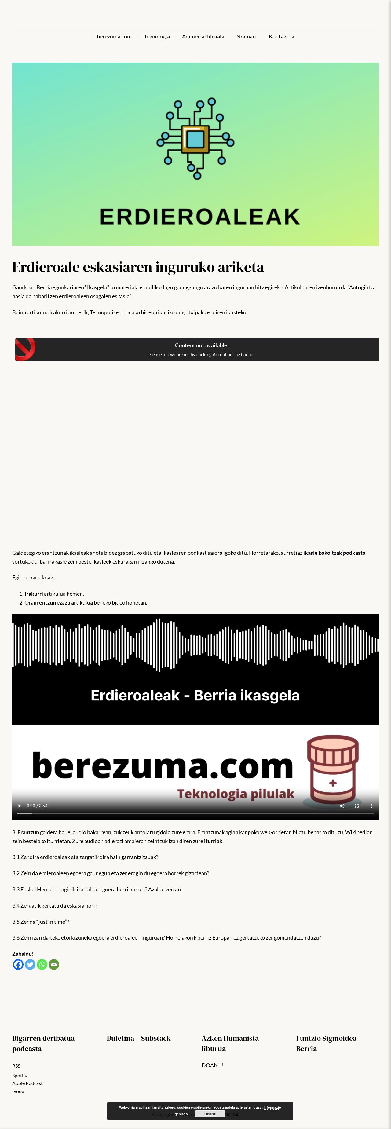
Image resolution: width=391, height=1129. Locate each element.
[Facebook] (18, 964)
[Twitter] (30, 964)
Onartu (210, 1113)
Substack (156, 1038)
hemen (75, 593)
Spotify (19, 1075)
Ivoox (18, 1091)
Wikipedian (359, 832)
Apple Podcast (27, 1083)
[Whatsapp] (42, 964)
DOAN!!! (213, 1065)
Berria (44, 287)
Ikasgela (97, 287)
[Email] (54, 964)
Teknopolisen (106, 312)
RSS (16, 1066)
